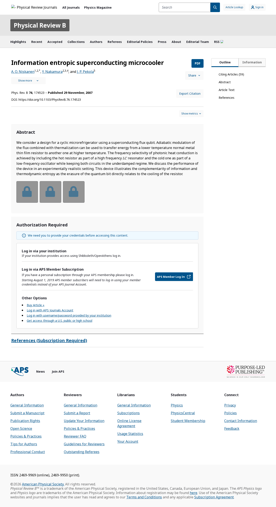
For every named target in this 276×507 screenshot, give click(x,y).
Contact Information (240, 420)
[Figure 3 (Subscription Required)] (74, 192)
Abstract (225, 82)
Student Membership (188, 420)
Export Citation (190, 93)
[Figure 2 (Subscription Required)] (50, 192)
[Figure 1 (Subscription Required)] (27, 192)
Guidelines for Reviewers (84, 444)
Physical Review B (40, 25)
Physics (177, 405)
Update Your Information (84, 420)
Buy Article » (35, 305)
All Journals (71, 7)
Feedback (231, 428)
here (193, 492)
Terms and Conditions (144, 497)
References (226, 98)
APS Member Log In (171, 277)
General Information (27, 405)
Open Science (21, 428)
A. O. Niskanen (22, 71)
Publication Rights (25, 420)
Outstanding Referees (81, 451)
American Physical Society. (43, 484)
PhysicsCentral (183, 413)
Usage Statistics (130, 433)
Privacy (230, 405)
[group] (107, 194)
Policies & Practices (26, 436)
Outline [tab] (225, 62)
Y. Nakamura (52, 71)
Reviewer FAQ (75, 436)
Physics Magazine (98, 7)
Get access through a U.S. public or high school (59, 321)
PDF (197, 63)
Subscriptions (128, 413)
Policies (230, 413)
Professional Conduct (27, 451)
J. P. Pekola (85, 71)
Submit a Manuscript (27, 413)
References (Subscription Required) (49, 340)
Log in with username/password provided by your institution (69, 315)
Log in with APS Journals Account (50, 310)
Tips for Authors (23, 444)
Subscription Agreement (214, 497)
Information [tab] (252, 62)
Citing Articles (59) (231, 74)
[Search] (215, 7)
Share (192, 75)
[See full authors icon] (28, 80)
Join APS (58, 371)
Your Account (127, 441)
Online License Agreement (129, 423)
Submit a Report (77, 413)
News (40, 371)
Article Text (227, 90)
